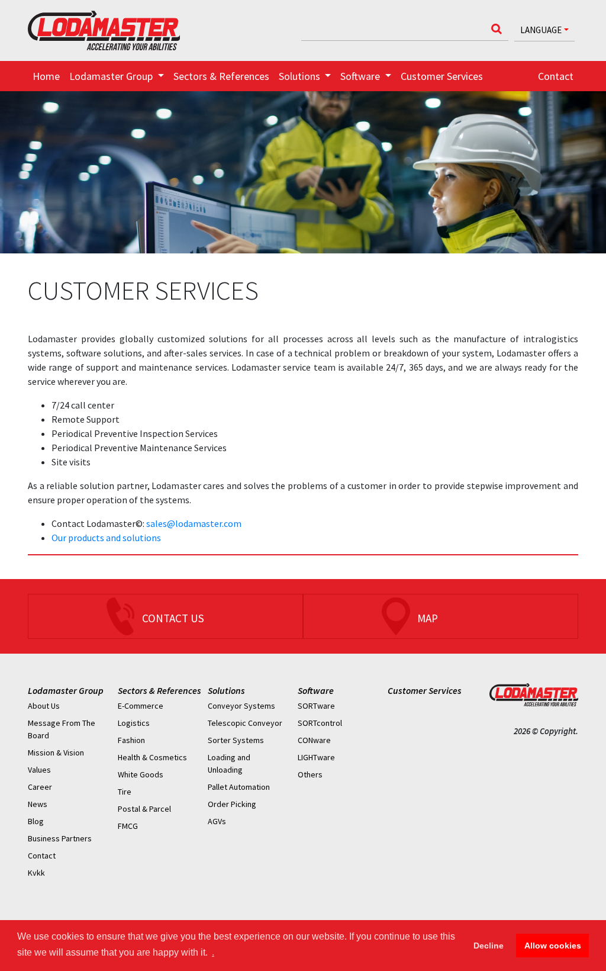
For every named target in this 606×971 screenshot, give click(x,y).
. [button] (213, 952)
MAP (427, 618)
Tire (124, 791)
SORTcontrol (320, 723)
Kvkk (36, 872)
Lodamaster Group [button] (112, 76)
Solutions (226, 690)
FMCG (128, 826)
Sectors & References (221, 76)
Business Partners (60, 838)
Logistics (134, 723)
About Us (44, 705)
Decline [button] (488, 945)
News (37, 804)
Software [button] (361, 76)
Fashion (131, 740)
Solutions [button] (301, 76)
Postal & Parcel (144, 808)
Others (310, 774)
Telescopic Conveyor (245, 723)
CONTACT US (173, 618)
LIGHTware (316, 757)
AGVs (217, 821)
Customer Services (442, 76)
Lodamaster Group (66, 690)
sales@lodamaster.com (193, 523)
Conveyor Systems (241, 705)
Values (39, 769)
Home (46, 76)
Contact (555, 76)
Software (316, 690)
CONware (314, 740)
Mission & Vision (56, 752)
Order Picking (232, 804)
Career (40, 787)
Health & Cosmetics (152, 757)
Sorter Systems (236, 740)
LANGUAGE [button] (541, 30)
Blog (36, 821)
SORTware (316, 705)
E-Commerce (140, 705)
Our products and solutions (106, 538)
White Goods (140, 774)
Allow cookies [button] (552, 945)
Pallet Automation (239, 787)
